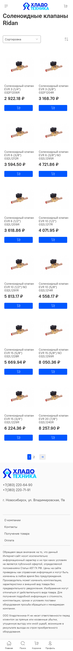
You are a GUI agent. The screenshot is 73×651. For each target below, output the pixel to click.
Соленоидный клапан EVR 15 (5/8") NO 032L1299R (53, 353)
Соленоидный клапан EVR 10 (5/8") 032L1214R (53, 287)
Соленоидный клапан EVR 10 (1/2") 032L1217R (53, 221)
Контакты (10, 527)
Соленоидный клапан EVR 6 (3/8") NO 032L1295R (53, 155)
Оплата (9, 540)
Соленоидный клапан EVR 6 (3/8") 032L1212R (19, 155)
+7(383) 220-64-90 (17, 485)
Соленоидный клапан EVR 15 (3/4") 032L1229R (19, 419)
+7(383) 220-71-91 (16, 490)
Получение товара (16, 533)
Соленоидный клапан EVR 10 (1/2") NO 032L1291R (19, 287)
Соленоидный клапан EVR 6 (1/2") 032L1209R (19, 221)
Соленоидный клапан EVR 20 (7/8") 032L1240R (53, 419)
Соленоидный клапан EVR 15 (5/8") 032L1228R (19, 353)
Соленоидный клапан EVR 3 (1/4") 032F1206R (19, 89)
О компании (12, 520)
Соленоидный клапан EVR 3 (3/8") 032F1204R (53, 89)
